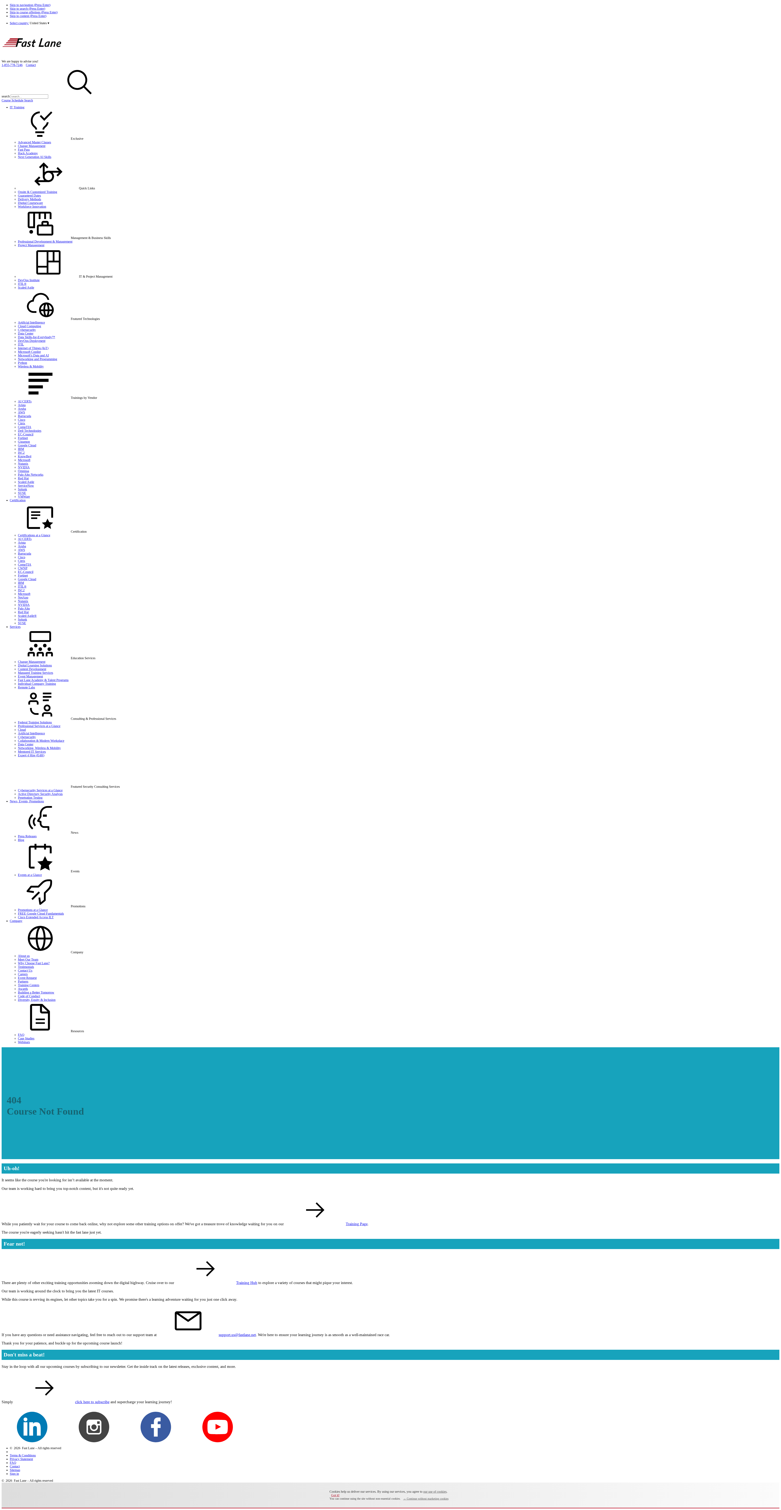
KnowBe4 (24, 456)
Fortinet (23, 438)
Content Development (32, 669)
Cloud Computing (29, 326)
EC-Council (25, 434)
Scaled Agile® (27, 616)
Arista (22, 405)
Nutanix (23, 463)
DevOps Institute (29, 280)
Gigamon (24, 441)
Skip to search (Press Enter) (27, 8)
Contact (31, 65)
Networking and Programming (37, 359)
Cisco (21, 419)
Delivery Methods (29, 199)
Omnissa (23, 471)
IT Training (17, 107)
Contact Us (25, 970)
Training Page (357, 1224)
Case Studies (26, 1038)
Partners (23, 981)
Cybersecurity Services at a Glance (40, 790)
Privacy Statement (21, 1459)
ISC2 (21, 452)
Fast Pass (24, 149)
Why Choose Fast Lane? (34, 963)
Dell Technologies (29, 430)
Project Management (31, 245)
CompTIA (24, 427)
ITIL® (22, 284)
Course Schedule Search (17, 100)
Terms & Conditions (23, 1455)
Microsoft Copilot (29, 351)
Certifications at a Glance (34, 535)
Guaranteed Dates (29, 195)
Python (22, 362)
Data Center (25, 333)
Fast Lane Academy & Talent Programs (43, 680)
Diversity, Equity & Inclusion (37, 1000)
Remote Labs (26, 687)
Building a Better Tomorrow (36, 992)
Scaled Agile (26, 287)
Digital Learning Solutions (35, 665)
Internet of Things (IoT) (33, 348)
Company (16, 921)
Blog (21, 840)
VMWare (24, 496)
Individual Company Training (37, 683)
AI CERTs (25, 401)
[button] (39, 23)
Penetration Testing (30, 797)
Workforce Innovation (32, 206)
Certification (18, 500)
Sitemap (15, 1470)
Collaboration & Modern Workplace (41, 740)
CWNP (22, 568)
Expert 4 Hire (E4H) (31, 755)
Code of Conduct (29, 996)
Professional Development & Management (45, 241)
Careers (23, 974)
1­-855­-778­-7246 (12, 65)
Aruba (22, 408)
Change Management (31, 146)
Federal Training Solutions (35, 722)
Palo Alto (24, 608)
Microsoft (24, 460)
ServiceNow (26, 485)
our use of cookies (435, 1491)
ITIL (21, 344)
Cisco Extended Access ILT (36, 917)
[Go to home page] (32, 57)
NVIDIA (24, 467)
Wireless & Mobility (31, 366)
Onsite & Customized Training (37, 192)
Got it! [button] (335, 1495)
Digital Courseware (30, 203)
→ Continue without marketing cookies (425, 1498)
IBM (21, 449)
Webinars (24, 1042)
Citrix (21, 423)
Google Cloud (27, 445)
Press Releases (27, 836)
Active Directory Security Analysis (40, 794)
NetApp (23, 597)
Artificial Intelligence (31, 322)
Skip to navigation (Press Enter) (30, 5)
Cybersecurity (27, 330)
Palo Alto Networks (30, 474)
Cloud (22, 729)
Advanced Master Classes (34, 142)
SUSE (22, 493)
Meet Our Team (28, 959)
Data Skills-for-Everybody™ (36, 337)
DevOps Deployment (31, 341)
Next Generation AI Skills (34, 157)
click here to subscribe (92, 1402)
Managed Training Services (35, 672)
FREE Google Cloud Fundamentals (41, 913)
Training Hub (246, 1283)
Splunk (22, 489)
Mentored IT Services (32, 751)
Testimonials (26, 967)
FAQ (21, 1034)
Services (15, 626)
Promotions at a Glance (33, 910)
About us (24, 956)
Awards (23, 989)
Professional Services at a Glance (39, 726)
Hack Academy (28, 153)
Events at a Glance (30, 875)
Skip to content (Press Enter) (28, 16)
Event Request (27, 978)
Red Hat (23, 478)
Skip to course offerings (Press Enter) (34, 12)
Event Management (30, 676)
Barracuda (24, 416)
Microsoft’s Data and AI (33, 355)
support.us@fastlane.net (237, 1335)
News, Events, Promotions (27, 801)
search (6, 96)
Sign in (14, 1473)
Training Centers (28, 985)
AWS (21, 412)
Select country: (19, 23)
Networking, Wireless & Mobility (39, 748)
